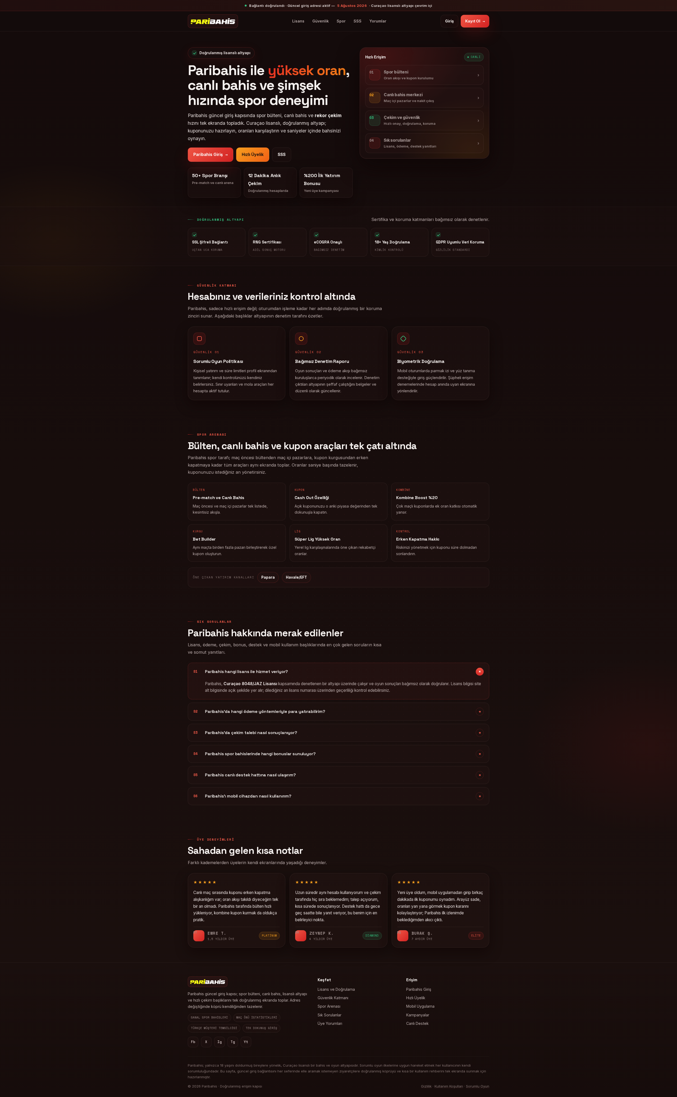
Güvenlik (320, 21)
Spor (341, 21)
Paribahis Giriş (210, 154)
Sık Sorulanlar (329, 1015)
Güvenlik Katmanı (333, 997)
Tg (233, 1041)
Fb (193, 1041)
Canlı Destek (417, 1023)
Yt (246, 1041)
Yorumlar (377, 21)
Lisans (298, 21)
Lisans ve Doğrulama (336, 989)
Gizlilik (426, 1086)
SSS (358, 21)
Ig (219, 1041)
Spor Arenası (329, 1006)
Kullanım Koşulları (448, 1086)
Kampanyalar (417, 1015)
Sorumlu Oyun (477, 1086)
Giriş (449, 21)
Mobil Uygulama (420, 1006)
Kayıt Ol (475, 21)
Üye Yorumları (330, 1023)
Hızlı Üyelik (253, 154)
